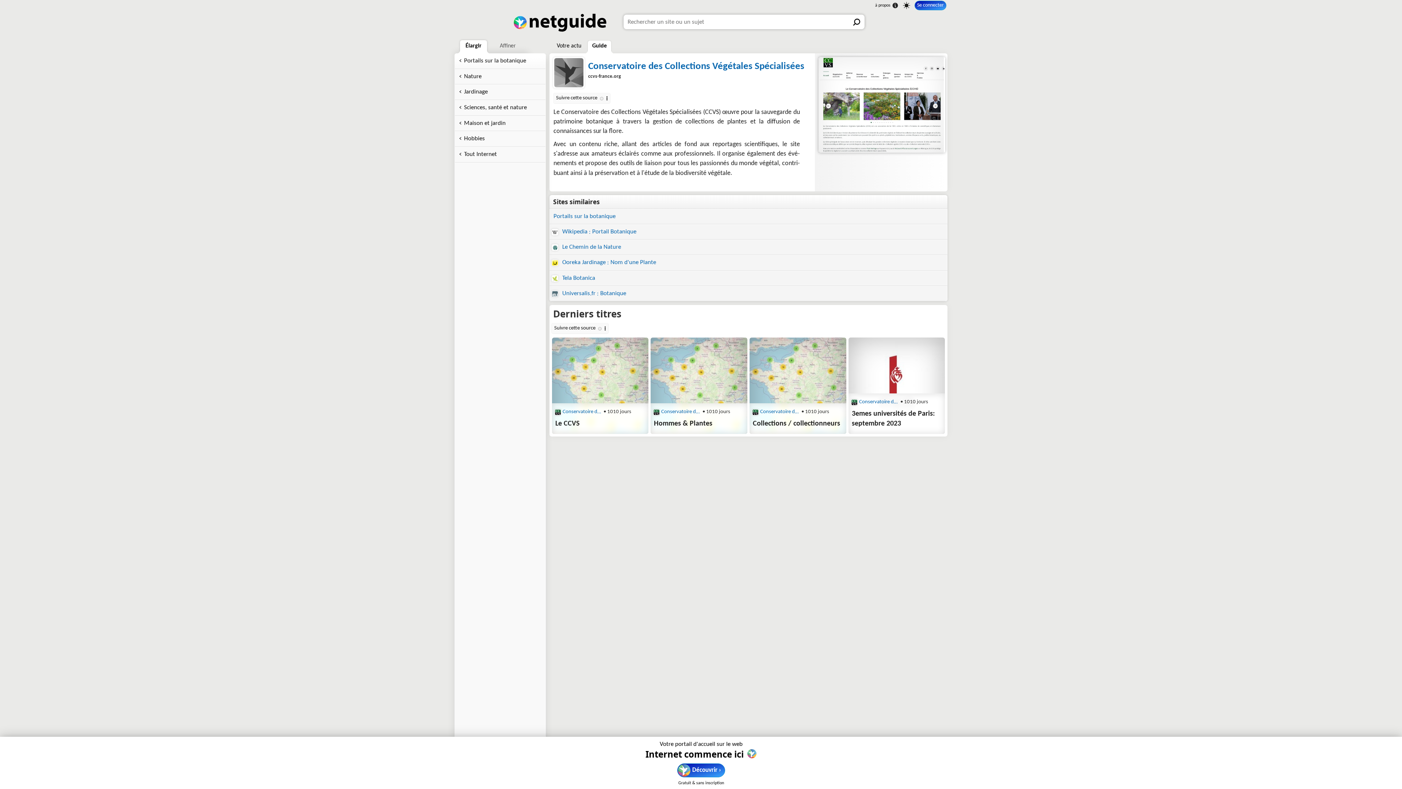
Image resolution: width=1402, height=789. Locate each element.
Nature (473, 76)
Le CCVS (567, 423)
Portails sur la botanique (495, 61)
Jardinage (476, 92)
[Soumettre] (857, 22)
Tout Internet (480, 154)
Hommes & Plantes (683, 423)
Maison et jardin (485, 123)
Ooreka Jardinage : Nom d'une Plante (608, 262)
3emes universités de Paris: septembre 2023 (893, 418)
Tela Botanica (578, 278)
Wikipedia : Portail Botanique (598, 232)
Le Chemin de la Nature (591, 247)
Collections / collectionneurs (796, 423)
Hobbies (474, 139)
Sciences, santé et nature (495, 107)
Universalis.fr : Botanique (593, 293)
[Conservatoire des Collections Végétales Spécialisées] (881, 105)
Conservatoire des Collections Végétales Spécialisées (696, 67)
